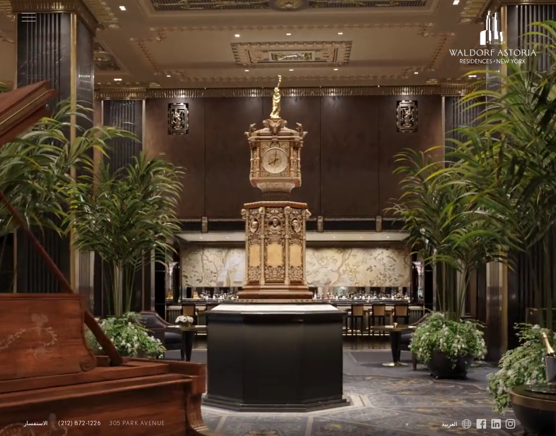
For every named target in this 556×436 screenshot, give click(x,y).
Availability (278, 245)
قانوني (250, 417)
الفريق (210, 417)
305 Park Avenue (52, 423)
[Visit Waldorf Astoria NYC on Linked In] (496, 420)
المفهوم (278, 142)
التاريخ (278, 122)
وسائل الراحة (278, 184)
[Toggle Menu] (28, 17)
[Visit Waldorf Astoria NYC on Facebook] (481, 420)
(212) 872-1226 (77, 417)
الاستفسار (278, 266)
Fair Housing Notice (298, 417)
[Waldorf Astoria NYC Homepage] (492, 37)
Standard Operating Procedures (268, 423)
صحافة (230, 417)
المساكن (278, 163)
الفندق (278, 204)
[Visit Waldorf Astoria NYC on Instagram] (510, 420)
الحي (278, 224)
